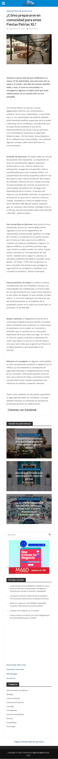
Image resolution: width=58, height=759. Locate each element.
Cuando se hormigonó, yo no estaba (24, 610)
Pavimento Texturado (15, 669)
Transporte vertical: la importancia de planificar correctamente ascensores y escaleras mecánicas (29, 597)
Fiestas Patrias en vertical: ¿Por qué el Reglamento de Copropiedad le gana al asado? (29, 443)
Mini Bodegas (11, 674)
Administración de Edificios (19, 11)
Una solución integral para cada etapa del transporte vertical (29, 475)
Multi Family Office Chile (16, 665)
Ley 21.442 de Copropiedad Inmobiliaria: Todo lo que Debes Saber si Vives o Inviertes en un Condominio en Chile (29, 508)
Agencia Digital (38, 752)
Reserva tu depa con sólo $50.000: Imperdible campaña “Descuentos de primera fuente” (28, 604)
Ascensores (11, 678)
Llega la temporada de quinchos (29, 741)
